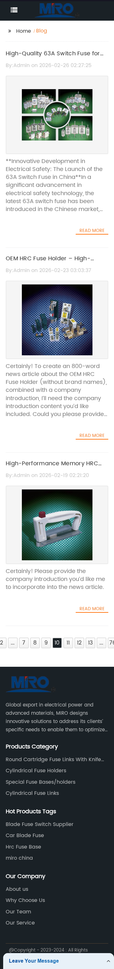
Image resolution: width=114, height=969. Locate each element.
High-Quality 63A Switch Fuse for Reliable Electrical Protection (53, 58)
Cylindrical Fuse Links (32, 793)
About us (17, 889)
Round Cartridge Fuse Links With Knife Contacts (53, 759)
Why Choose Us (25, 900)
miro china (19, 858)
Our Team (18, 912)
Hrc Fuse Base (23, 847)
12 (79, 642)
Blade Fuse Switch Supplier (39, 824)
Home (23, 31)
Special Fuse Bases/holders (40, 782)
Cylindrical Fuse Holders (36, 771)
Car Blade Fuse (25, 835)
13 (90, 642)
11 (68, 642)
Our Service (20, 923)
